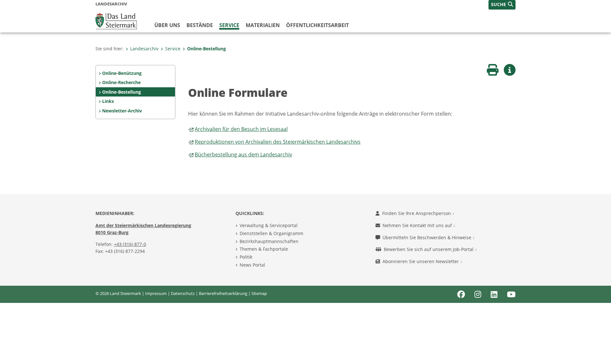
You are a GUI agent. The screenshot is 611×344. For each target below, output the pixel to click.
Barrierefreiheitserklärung (223, 293)
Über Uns (167, 25)
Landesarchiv (144, 49)
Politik (246, 257)
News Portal (252, 265)
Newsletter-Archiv (122, 111)
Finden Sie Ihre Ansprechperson (417, 213)
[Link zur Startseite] (116, 20)
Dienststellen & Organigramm (271, 233)
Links (108, 101)
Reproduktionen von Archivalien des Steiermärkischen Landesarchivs (278, 141)
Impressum (156, 293)
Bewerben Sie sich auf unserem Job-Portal (429, 249)
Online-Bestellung (206, 49)
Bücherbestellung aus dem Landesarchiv (243, 154)
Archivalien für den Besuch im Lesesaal (241, 129)
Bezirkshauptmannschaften (269, 241)
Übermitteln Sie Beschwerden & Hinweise (428, 237)
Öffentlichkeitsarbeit (317, 25)
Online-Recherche (121, 82)
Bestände (199, 25)
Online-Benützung (122, 73)
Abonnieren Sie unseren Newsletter (421, 261)
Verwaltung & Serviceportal (269, 225)
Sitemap (259, 293)
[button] (502, 5)
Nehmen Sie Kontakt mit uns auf (418, 225)
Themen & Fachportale (264, 249)
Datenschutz (183, 293)
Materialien (263, 25)
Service (229, 25)
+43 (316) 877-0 (130, 244)
